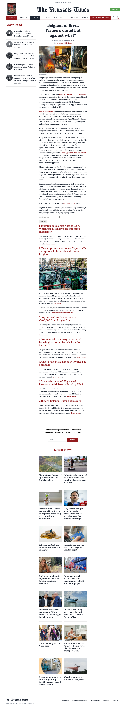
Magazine (12, 18)
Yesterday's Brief (46, 111)
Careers (106, 701)
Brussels (23, 18)
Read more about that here (62, 313)
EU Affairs (74, 18)
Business (46, 18)
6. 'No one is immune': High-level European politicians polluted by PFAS (61, 383)
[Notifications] (118, 18)
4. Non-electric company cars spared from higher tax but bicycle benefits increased (60, 342)
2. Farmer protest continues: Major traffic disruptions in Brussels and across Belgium (63, 251)
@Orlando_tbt (69, 203)
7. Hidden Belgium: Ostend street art (60, 400)
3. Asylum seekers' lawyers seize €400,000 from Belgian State (57, 319)
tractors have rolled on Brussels (72, 94)
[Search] (114, 18)
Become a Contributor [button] (79, 701)
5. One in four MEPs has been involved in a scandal (62, 363)
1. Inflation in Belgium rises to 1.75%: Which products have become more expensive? (59, 228)
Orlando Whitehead (64, 43)
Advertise (65, 701)
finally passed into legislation (74, 153)
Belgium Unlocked (100, 18)
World (85, 18)
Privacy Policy (95, 701)
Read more (50, 244)
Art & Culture (59, 18)
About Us (115, 701)
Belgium (35, 18)
